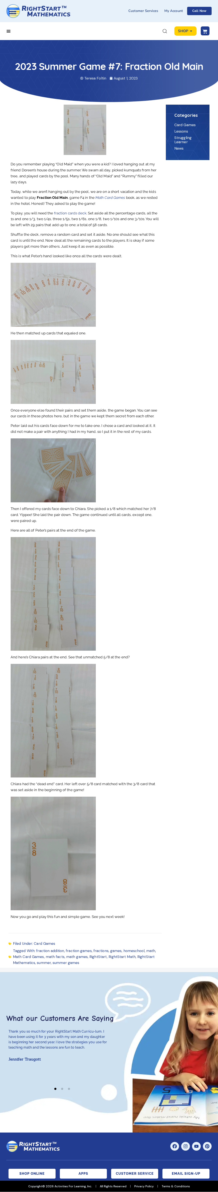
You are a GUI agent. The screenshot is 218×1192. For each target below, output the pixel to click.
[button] (55, 1089)
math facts (55, 956)
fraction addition (50, 950)
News (179, 148)
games (116, 950)
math (150, 950)
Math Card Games (110, 197)
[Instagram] (185, 1146)
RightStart (98, 956)
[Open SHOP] (191, 31)
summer (44, 962)
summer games (66, 962)
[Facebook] (174, 1146)
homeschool (134, 950)
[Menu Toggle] (8, 31)
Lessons (181, 131)
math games (77, 956)
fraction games (79, 950)
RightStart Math (122, 956)
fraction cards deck (70, 213)
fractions (101, 950)
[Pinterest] (207, 1146)
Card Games (44, 943)
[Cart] (205, 30)
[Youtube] (196, 1146)
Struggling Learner (183, 139)
